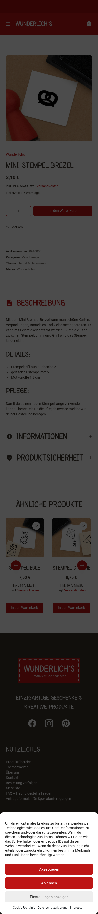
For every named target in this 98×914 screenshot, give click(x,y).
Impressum (77, 907)
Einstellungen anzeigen (49, 897)
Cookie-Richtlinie (24, 907)
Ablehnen (49, 883)
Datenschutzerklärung (53, 907)
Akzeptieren (49, 869)
